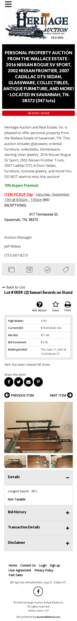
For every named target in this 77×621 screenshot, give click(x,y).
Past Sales (16, 575)
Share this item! (15, 375)
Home (13, 565)
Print (67, 310)
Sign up (55, 565)
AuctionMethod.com (48, 616)
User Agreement (20, 570)
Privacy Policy (43, 570)
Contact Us (28, 565)
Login (43, 565)
